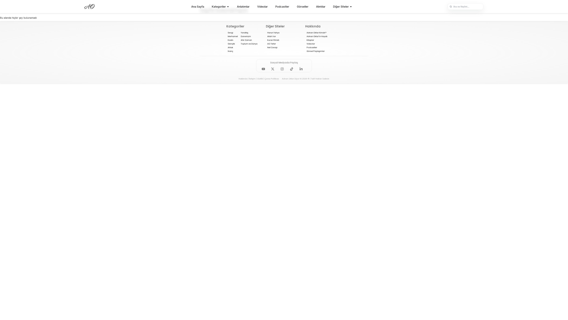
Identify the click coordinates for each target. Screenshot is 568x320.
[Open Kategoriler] (228, 7)
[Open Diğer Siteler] (351, 7)
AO (90, 6)
